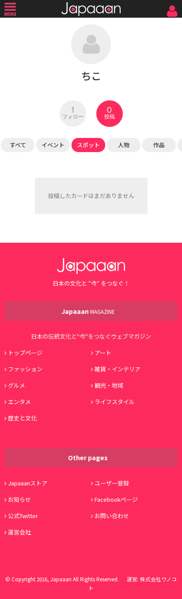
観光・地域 (109, 385)
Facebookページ (116, 499)
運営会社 (19, 532)
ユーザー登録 (112, 483)
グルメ (16, 385)
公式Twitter (23, 515)
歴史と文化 (22, 418)
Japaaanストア (27, 483)
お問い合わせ (112, 515)
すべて (18, 145)
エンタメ (19, 401)
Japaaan (91, 9)
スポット (88, 145)
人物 (123, 145)
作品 (159, 145)
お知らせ (19, 499)
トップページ (25, 352)
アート (103, 352)
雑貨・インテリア (117, 369)
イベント (53, 145)
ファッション (25, 369)
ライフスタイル (115, 401)
